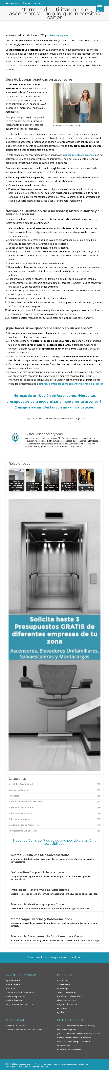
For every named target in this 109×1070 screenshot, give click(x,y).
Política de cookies (14, 1000)
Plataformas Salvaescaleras (70, 996)
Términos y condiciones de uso (20, 992)
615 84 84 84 (14, 3)
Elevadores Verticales (67, 1000)
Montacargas (63, 988)
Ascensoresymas (59, 35)
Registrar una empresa (16, 1025)
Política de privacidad (16, 996)
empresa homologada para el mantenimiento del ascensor (71, 383)
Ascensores (62, 980)
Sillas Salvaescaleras (66, 992)
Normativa (62, 1008)
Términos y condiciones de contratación (24, 1029)
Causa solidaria (13, 984)
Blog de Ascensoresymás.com (20, 1004)
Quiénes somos (13, 980)
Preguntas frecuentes (67, 1004)
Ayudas (60, 1012)
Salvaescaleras (64, 984)
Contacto (10, 988)
